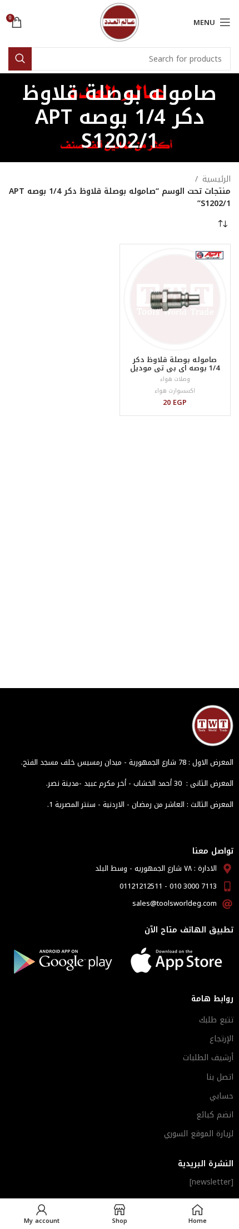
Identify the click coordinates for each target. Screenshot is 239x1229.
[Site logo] (119, 21)
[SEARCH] (20, 59)
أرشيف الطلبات (208, 1057)
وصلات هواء (175, 379)
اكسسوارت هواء (175, 390)
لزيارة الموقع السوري (198, 1133)
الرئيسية (216, 179)
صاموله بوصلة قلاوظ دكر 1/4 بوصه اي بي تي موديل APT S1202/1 (175, 368)
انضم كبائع (214, 1114)
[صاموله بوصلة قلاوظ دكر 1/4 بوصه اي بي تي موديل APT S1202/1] (175, 299)
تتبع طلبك (216, 1019)
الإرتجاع (221, 1038)
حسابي (221, 1095)
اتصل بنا (219, 1077)
